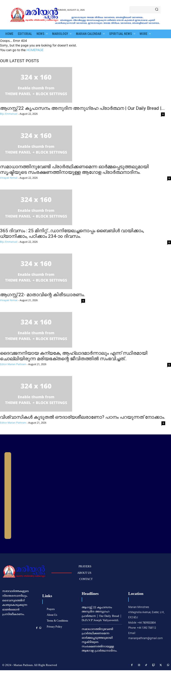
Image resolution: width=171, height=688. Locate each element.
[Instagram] (139, 665)
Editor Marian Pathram (13, 364)
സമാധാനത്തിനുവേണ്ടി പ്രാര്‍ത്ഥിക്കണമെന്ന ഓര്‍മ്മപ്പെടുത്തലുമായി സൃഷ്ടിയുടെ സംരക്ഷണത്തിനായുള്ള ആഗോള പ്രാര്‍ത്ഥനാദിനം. (74, 169)
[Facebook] (36, 628)
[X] (161, 665)
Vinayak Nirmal (8, 177)
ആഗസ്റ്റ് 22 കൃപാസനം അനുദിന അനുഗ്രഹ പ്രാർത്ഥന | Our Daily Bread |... (82, 108)
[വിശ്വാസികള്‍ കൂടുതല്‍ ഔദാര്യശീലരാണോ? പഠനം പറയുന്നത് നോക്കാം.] (82, 394)
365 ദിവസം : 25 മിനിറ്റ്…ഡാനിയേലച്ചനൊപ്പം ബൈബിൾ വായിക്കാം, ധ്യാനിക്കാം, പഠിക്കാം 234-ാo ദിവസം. (72, 233)
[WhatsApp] (40, 628)
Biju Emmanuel (8, 113)
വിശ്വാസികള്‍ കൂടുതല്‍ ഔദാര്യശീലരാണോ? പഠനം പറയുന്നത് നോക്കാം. (82, 417)
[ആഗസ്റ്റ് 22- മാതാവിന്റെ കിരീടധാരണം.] (42, 271)
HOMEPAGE (34, 50)
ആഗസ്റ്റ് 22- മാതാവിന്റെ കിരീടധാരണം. (42, 294)
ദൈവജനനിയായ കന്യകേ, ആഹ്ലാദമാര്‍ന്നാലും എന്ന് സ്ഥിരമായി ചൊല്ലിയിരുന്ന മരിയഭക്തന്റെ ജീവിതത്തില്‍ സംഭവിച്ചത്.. (73, 355)
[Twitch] (154, 665)
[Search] (157, 9)
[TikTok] (146, 665)
